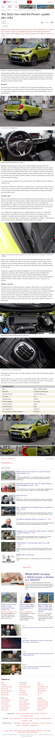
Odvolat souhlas (21, 732)
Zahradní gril (25, 720)
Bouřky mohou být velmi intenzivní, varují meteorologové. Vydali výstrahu (33, 472)
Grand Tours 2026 (23, 694)
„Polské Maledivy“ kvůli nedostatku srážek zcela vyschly (33, 543)
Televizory (18, 725)
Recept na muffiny (5, 702)
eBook (44, 22)
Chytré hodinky (25, 725)
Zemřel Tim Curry (21, 495)
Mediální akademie (31, 730)
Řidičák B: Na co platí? (43, 706)
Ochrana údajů (46, 730)
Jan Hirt (21, 688)
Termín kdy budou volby (6, 690)
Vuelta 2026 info (23, 684)
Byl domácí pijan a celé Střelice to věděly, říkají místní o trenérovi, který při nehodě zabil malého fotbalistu (45, 608)
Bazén (11, 718)
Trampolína (25, 718)
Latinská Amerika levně (24, 708)
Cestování (18, 546)
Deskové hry (49, 723)
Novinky (3, 21)
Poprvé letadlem (23, 702)
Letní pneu (42, 723)
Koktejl (17, 534)
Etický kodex (39, 730)
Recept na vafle (4, 708)
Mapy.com (18, 713)
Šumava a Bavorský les (24, 704)
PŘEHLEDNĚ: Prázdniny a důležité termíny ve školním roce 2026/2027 (39, 576)
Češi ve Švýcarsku (23, 706)
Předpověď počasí (26, 713)
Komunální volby (5, 694)
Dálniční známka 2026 (43, 702)
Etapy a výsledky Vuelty (24, 686)
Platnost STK (40, 710)
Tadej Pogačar (22, 690)
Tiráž (24, 730)
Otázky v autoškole (42, 708)
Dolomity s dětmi (23, 710)
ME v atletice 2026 (42, 690)
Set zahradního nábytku (46, 718)
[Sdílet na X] (53, 458)
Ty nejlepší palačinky (6, 700)
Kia (11, 462)
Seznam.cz (50, 2)
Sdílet (49, 22)
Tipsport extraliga (41, 688)
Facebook (6, 730)
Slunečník (31, 718)
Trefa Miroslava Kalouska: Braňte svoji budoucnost (31, 519)
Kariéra (20, 730)
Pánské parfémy (33, 725)
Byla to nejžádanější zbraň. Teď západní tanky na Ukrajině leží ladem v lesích (34, 508)
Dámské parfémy (35, 723)
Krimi (17, 487)
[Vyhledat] (29, 2)
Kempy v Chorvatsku (24, 700)
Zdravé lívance (4, 704)
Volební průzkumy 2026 (6, 686)
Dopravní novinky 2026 (43, 704)
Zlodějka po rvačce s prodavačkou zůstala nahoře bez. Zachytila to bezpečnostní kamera (34, 532)
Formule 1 (40, 692)
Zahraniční (18, 510)
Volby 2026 (3, 684)
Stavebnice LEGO (26, 723)
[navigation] (2, 2)
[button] (27, 53)
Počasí (17, 475)
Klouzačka (37, 718)
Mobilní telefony (17, 723)
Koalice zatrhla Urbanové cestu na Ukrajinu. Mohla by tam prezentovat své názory (27, 607)
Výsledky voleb (4, 688)
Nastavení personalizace (31, 732)
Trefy (17, 521)
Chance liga (40, 684)
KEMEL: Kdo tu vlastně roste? (25, 555)
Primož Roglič (22, 692)
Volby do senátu (4, 692)
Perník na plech (4, 710)
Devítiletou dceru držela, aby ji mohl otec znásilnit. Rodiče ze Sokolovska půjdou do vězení (34, 484)
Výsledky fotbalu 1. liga (43, 686)
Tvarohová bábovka (5, 706)
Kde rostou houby (35, 713)
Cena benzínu (43, 713)
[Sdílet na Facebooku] (51, 458)
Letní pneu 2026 (41, 700)
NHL (39, 694)
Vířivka (30, 720)
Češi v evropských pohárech (27, 716)
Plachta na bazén (18, 718)
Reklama (16, 730)
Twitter (11, 730)
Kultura (17, 497)
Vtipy (17, 556)
